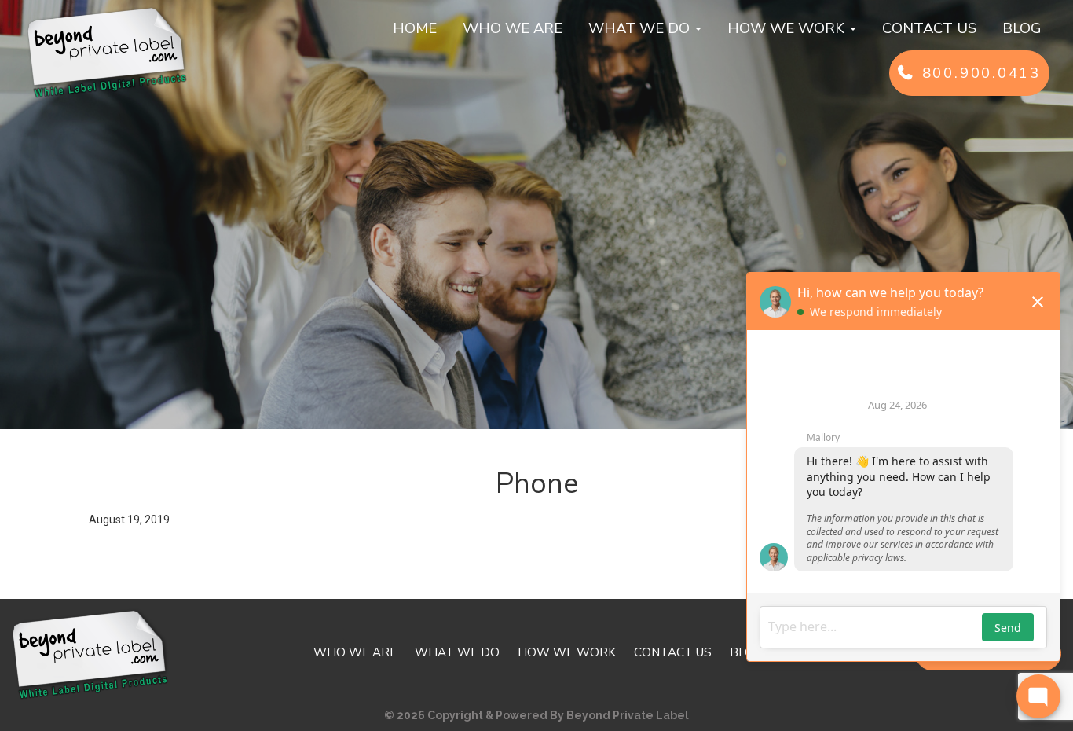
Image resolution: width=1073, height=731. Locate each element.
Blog (1022, 28)
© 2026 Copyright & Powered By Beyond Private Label (536, 715)
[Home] (107, 51)
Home (415, 28)
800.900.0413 (978, 73)
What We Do (641, 28)
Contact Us (929, 28)
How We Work (787, 28)
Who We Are (512, 28)
